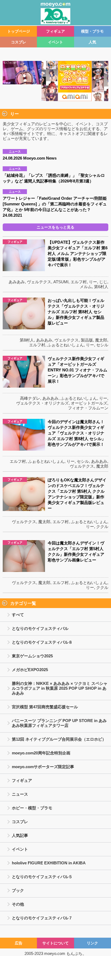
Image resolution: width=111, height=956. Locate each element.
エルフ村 (79, 281)
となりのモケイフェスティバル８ (42, 642)
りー (93, 281)
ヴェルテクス (39, 281)
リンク (92, 943)
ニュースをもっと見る (55, 227)
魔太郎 (101, 340)
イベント (55, 42)
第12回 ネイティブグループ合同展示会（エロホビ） (59, 739)
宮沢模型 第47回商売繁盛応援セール (45, 707)
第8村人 (27, 340)
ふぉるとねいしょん (65, 345)
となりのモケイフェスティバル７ (42, 918)
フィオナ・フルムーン (88, 408)
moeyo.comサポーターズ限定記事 (43, 766)
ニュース (20, 794)
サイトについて (55, 943)
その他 (18, 904)
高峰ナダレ (30, 398)
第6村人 (101, 286)
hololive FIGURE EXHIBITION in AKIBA (49, 863)
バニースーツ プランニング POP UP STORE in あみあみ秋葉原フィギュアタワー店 (59, 723)
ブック (18, 890)
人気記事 (20, 835)
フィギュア (55, 31)
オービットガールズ (89, 403)
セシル (102, 345)
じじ (103, 281)
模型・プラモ (92, 31)
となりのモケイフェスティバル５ (42, 876)
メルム (86, 286)
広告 (18, 943)
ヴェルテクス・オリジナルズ (42, 403)
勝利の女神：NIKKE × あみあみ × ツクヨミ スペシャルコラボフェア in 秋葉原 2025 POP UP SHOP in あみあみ (59, 688)
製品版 (87, 340)
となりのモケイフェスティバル (40, 628)
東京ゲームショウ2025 (32, 656)
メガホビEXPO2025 (30, 669)
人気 (92, 42)
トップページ (18, 31)
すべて (18, 614)
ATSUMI (60, 281)
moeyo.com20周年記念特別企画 (41, 753)
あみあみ (17, 281)
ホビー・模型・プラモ (32, 808)
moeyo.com (54, 953)
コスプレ (18, 42)
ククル (102, 526)
